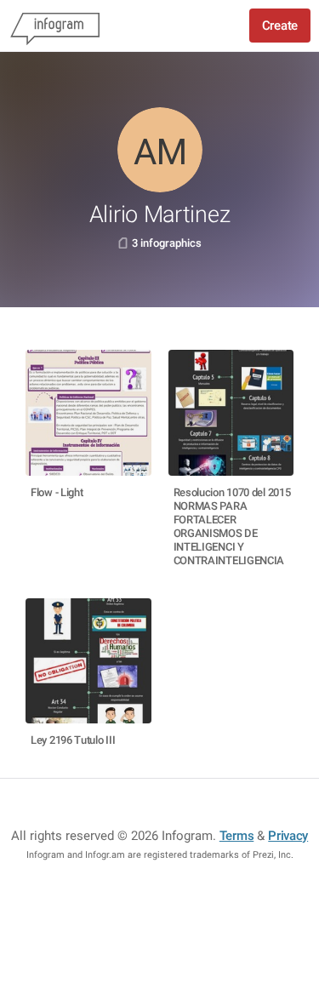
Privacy (288, 835)
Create (280, 25)
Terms (236, 835)
